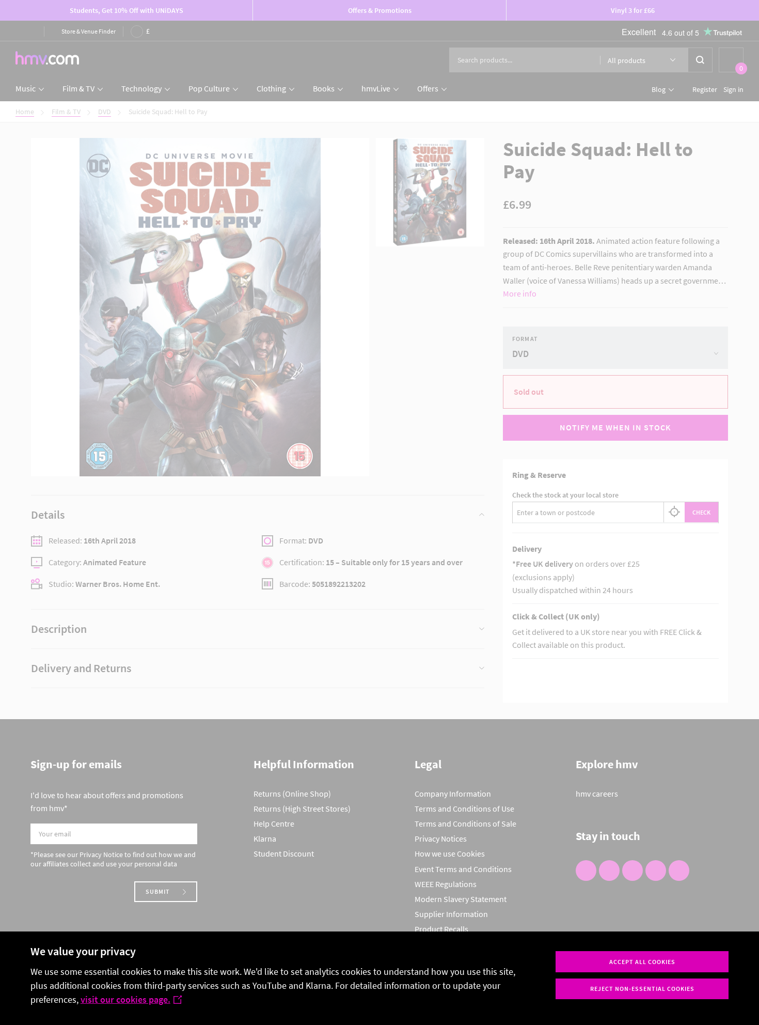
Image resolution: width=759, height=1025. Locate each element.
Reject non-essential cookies (642, 988)
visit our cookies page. (125, 999)
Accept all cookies (642, 962)
